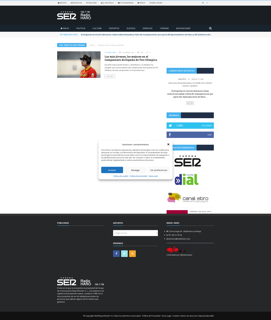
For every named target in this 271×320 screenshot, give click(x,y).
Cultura (97, 28)
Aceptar (112, 170)
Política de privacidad (138, 176)
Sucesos (131, 28)
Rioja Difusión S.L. (105, 315)
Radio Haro (112, 52)
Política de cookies (120, 176)
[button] (168, 144)
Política (80, 28)
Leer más (109, 76)
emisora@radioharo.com (179, 238)
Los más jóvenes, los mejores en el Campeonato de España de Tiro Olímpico (131, 58)
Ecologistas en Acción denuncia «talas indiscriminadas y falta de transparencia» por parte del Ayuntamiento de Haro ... (190, 94)
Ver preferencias (158, 170)
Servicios (147, 28)
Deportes (114, 28)
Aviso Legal (153, 176)
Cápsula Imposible (206, 315)
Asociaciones (183, 28)
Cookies (175, 315)
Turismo (164, 28)
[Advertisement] (81, 250)
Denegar (135, 170)
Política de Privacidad (151, 315)
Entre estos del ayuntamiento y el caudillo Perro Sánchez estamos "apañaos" (190, 84)
